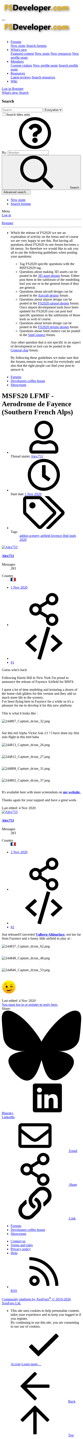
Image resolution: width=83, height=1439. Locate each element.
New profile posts (45, 65)
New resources (60, 53)
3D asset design (49, 276)
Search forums (36, 46)
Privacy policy (21, 1249)
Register (7, 223)
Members (17, 61)
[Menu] (3, 20)
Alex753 (37, 456)
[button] (35, 148)
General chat (19, 350)
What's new (19, 50)
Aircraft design (48, 295)
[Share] (44, 625)
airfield (46, 536)
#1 (12, 662)
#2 (12, 927)
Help (14, 1253)
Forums (16, 42)
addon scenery (30, 536)
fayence (57, 536)
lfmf (66, 536)
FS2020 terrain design (53, 327)
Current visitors (21, 65)
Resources (18, 73)
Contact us (18, 1241)
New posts (18, 46)
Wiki (14, 81)
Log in (6, 215)
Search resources (43, 77)
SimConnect (36, 335)
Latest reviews (21, 77)
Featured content (22, 53)
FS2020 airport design (53, 303)
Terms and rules (22, 1245)
